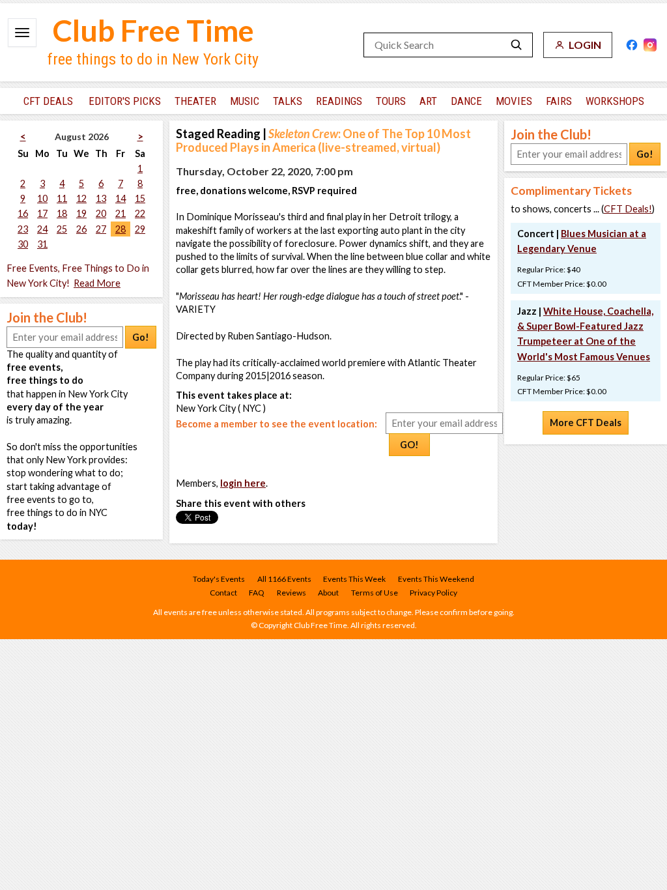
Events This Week (354, 579)
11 (62, 198)
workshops (615, 101)
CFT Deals (48, 101)
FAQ (256, 592)
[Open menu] (22, 32)
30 (23, 244)
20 (101, 213)
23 (23, 229)
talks (287, 101)
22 (140, 213)
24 (42, 229)
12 (81, 198)
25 (62, 229)
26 (81, 229)
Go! (140, 337)
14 (120, 198)
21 (120, 213)
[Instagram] (650, 45)
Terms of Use (374, 592)
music (244, 101)
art (428, 101)
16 (23, 213)
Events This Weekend (436, 579)
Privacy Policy (433, 592)
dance (466, 101)
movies (514, 101)
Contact (223, 592)
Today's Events (219, 579)
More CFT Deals (585, 422)
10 (42, 198)
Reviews (291, 592)
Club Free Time (153, 30)
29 (140, 229)
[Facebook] (632, 45)
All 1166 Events (284, 579)
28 (120, 229)
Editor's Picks (125, 101)
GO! (409, 444)
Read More (97, 283)
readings (339, 101)
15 (140, 198)
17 (42, 213)
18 (62, 213)
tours (391, 101)
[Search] (516, 45)
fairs (559, 101)
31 (42, 244)
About (328, 592)
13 (101, 198)
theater (195, 101)
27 (101, 229)
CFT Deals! (628, 208)
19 (81, 213)
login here (243, 483)
